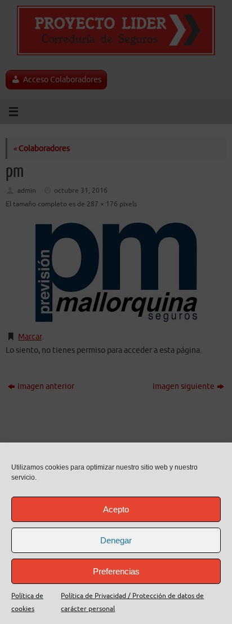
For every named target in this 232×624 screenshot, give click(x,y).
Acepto (116, 509)
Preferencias (116, 571)
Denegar (116, 540)
